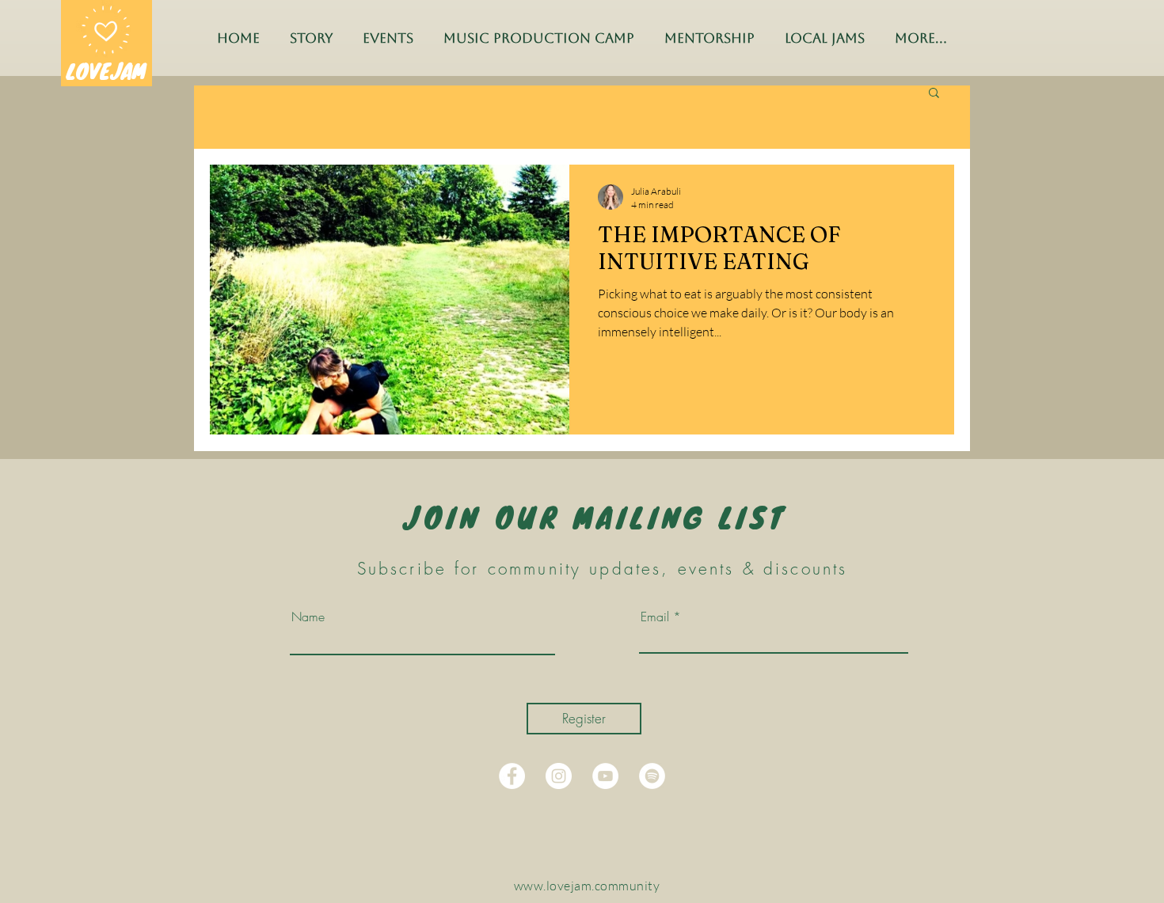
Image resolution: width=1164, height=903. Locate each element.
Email (655, 616)
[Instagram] (559, 776)
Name (308, 616)
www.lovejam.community (587, 886)
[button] (933, 93)
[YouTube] (605, 776)
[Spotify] (652, 776)
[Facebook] (512, 776)
